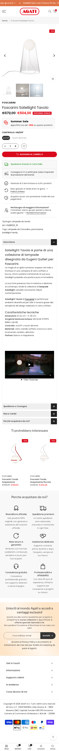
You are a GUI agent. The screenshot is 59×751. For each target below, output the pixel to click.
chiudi (57, 3)
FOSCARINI (9, 102)
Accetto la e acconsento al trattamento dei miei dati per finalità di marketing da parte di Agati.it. (29, 645)
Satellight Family (10, 232)
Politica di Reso (18, 191)
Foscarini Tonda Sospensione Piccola (40, 480)
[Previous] (5, 56)
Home (5, 21)
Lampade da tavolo (21, 221)
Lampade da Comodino (19, 229)
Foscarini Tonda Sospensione (10, 480)
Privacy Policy (28, 642)
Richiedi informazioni (36, 212)
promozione (37, 229)
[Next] (54, 56)
